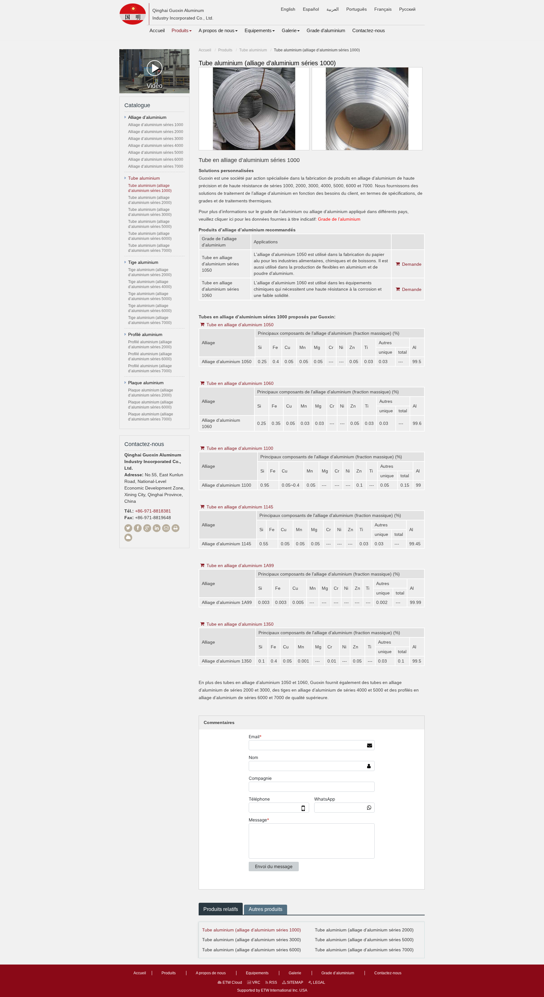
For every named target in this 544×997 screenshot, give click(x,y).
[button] (182, 30)
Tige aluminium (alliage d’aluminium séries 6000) (150, 308)
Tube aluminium (253, 50)
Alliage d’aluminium (147, 117)
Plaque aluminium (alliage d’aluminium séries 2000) (150, 392)
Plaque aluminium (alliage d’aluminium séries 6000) (150, 404)
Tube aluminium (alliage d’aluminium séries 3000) (251, 939)
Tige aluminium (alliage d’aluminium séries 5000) (150, 296)
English (288, 9)
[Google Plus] (147, 528)
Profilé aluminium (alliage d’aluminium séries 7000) (150, 368)
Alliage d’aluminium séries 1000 (155, 125)
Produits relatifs (220, 909)
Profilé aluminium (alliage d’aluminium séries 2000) (150, 344)
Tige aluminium (143, 262)
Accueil (205, 50)
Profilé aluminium (145, 334)
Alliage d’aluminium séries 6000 (155, 159)
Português (356, 9)
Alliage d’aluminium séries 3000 (155, 138)
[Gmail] (166, 528)
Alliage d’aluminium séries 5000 (155, 152)
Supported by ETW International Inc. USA (272, 990)
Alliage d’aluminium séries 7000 (155, 166)
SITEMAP (294, 982)
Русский (407, 9)
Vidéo (154, 85)
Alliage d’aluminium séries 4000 (155, 145)
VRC (255, 982)
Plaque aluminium (146, 382)
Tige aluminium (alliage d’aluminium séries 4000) (150, 284)
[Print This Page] (175, 528)
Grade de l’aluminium (339, 219)
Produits (225, 50)
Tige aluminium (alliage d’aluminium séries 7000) (150, 320)
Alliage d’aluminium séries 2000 (155, 132)
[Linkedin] (157, 528)
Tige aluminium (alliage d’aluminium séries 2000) (150, 272)
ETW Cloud (232, 982)
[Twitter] (128, 528)
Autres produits (265, 909)
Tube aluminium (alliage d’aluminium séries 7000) (364, 949)
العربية (332, 9)
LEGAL (318, 982)
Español (311, 9)
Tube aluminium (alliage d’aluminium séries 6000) (251, 949)
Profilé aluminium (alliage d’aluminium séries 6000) (150, 356)
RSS (272, 982)
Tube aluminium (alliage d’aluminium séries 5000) (364, 939)
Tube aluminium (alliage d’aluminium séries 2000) (364, 929)
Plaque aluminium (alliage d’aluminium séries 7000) (150, 416)
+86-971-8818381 (153, 510)
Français (383, 9)
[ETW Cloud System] (128, 538)
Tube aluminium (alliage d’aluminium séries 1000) (251, 929)
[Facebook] (138, 528)
